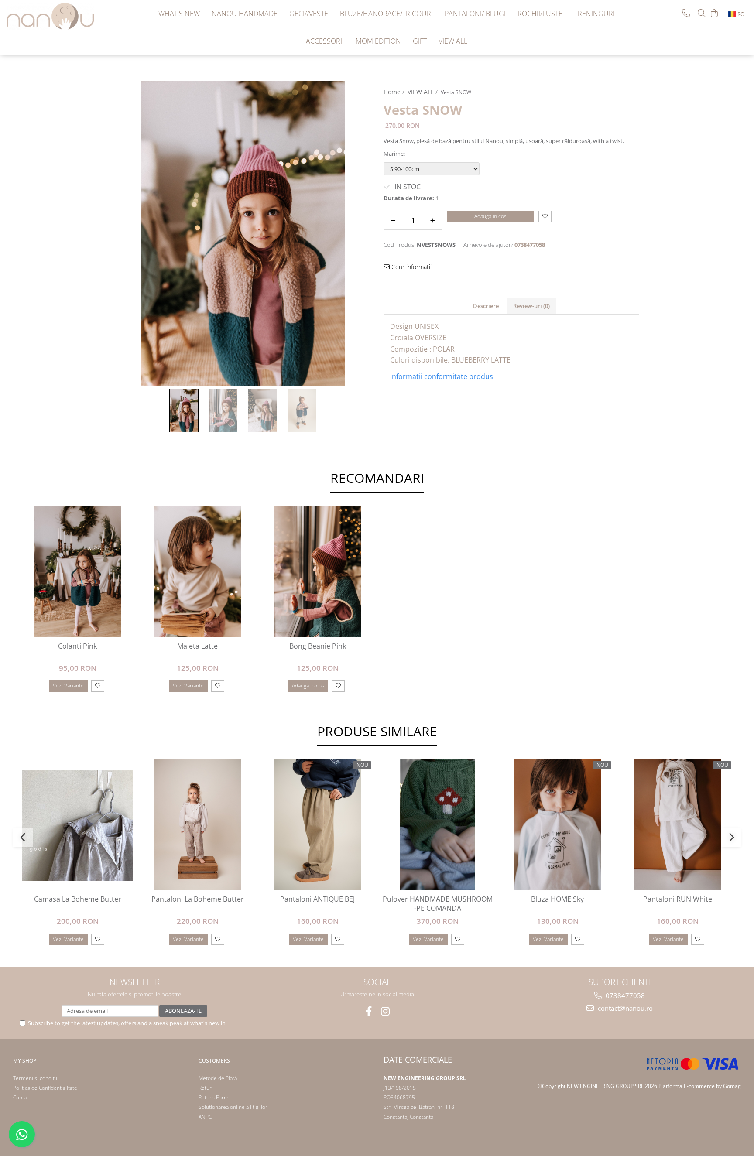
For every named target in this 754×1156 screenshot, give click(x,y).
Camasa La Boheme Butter (77, 899)
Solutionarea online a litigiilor (233, 1107)
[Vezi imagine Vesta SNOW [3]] (302, 410)
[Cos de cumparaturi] (714, 13)
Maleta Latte (197, 646)
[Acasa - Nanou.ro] (50, 16)
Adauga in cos (490, 216)
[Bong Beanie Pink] (317, 571)
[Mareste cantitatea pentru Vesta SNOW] (432, 220)
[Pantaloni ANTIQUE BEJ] (317, 824)
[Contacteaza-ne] (685, 13)
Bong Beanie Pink (317, 646)
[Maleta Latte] (197, 571)
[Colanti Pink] (77, 571)
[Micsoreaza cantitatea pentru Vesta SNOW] (393, 220)
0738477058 (624, 995)
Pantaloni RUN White (677, 899)
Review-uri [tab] (531, 306)
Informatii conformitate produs (441, 376)
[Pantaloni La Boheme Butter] (197, 824)
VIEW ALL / (423, 92)
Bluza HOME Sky (557, 899)
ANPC (205, 1117)
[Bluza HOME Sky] (557, 824)
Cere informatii (411, 267)
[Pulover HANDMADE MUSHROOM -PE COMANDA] (437, 824)
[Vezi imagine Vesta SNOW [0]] (184, 410)
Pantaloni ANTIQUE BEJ (317, 899)
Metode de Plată (218, 1078)
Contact (22, 1097)
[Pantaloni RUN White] (677, 824)
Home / (395, 92)
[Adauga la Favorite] (97, 686)
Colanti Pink (77, 646)
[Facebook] (369, 1011)
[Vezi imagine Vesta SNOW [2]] (262, 410)
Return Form (214, 1097)
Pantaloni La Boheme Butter (197, 899)
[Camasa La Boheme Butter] (77, 825)
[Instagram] (385, 1011)
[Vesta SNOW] (242, 233)
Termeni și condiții (35, 1078)
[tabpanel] (242, 233)
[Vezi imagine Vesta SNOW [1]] (223, 410)
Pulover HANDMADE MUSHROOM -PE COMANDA (438, 904)
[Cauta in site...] (701, 13)
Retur (205, 1087)
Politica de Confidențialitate (45, 1087)
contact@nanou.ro (624, 1008)
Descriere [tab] (486, 306)
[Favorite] (545, 216)
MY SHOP (24, 1060)
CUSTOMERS (214, 1060)
